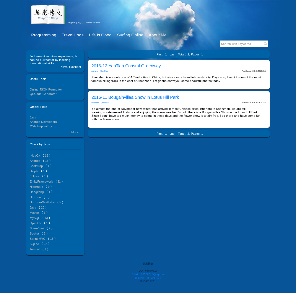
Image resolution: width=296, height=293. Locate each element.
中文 (80, 22)
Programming (43, 35)
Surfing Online (130, 35)
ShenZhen (37, 228)
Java (33, 117)
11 (60, 181)
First (159, 54)
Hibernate (37, 186)
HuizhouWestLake (42, 202)
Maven (35, 212)
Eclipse (35, 176)
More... (76, 132)
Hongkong (37, 192)
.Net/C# (35, 155)
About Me (158, 35)
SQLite (35, 244)
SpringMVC (38, 238)
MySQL (35, 218)
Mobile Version (93, 22)
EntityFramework (42, 181)
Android (35, 160)
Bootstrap (37, 166)
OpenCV (36, 223)
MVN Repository (41, 126)
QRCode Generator (43, 94)
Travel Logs (73, 35)
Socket (35, 233)
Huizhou (36, 197)
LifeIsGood (95, 103)
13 (47, 160)
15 (52, 238)
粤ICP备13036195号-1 (148, 278)
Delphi (34, 171)
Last (172, 54)
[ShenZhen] (104, 71)
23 (46, 244)
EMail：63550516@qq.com (148, 274)
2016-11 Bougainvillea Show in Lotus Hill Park (135, 97)
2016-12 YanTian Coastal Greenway (126, 65)
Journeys (94, 71)
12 (47, 155)
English (71, 22)
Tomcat (35, 249)
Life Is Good (100, 35)
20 (43, 207)
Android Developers (43, 121)
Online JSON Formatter (46, 89)
